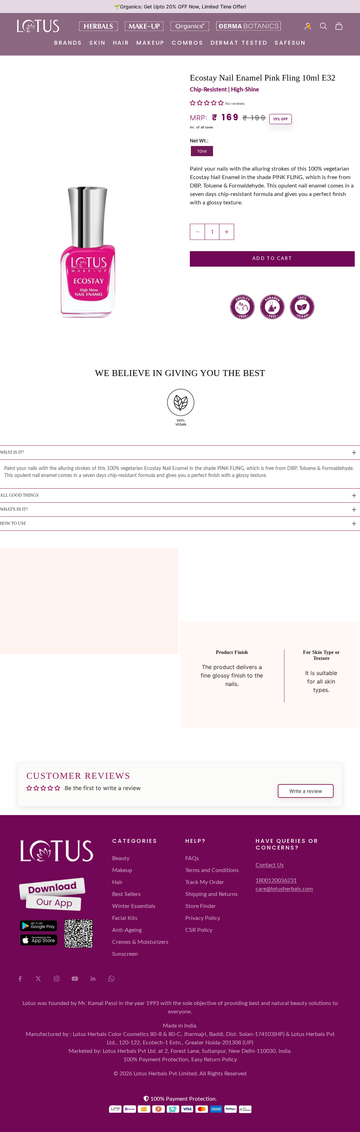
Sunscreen (125, 954)
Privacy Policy (202, 918)
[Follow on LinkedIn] (93, 978)
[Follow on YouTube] (74, 978)
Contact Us (270, 865)
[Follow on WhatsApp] (111, 978)
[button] (207, 102)
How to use (13, 523)
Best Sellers (126, 894)
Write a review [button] (305, 791)
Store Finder (200, 906)
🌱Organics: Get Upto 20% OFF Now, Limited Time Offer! (180, 6)
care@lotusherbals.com (284, 889)
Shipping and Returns (211, 894)
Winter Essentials (133, 906)
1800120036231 (276, 880)
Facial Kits (124, 918)
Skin (97, 42)
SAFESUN (290, 42)
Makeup (150, 42)
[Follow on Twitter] (38, 978)
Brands (68, 42)
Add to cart (272, 258)
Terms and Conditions (212, 870)
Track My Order (204, 882)
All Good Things (19, 495)
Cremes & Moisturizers (140, 942)
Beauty (120, 858)
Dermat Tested (239, 42)
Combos (187, 42)
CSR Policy (198, 930)
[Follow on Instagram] (56, 978)
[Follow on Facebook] (20, 978)
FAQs (192, 858)
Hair (121, 42)
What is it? (12, 452)
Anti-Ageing (127, 930)
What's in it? (14, 509)
